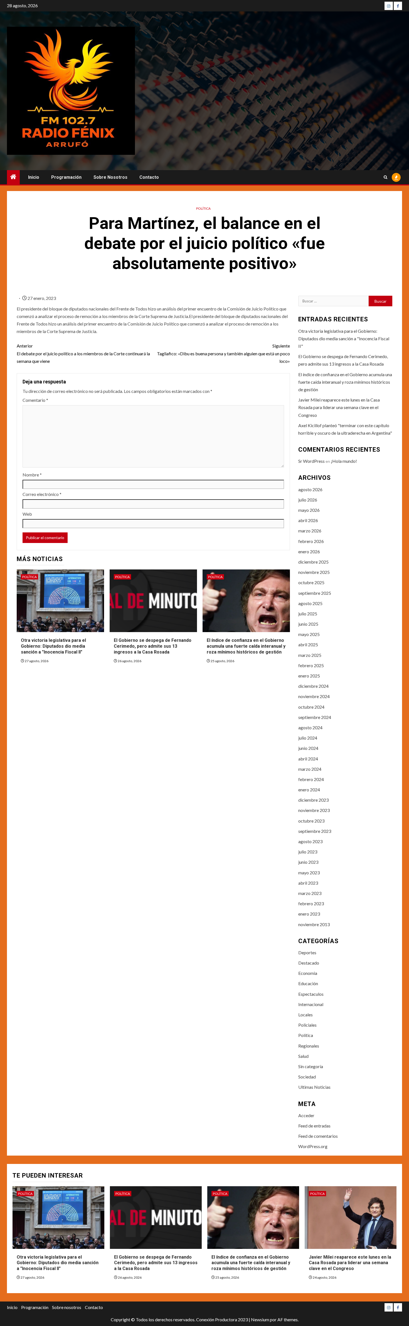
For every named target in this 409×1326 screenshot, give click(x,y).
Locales (305, 1014)
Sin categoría (310, 1066)
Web (27, 514)
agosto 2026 (310, 489)
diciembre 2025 (313, 561)
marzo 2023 (309, 893)
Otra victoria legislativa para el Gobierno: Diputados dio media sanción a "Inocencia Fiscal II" (53, 646)
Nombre (32, 474)
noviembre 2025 (314, 572)
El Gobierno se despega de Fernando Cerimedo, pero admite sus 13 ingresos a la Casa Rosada (152, 646)
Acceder (306, 1115)
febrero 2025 (311, 665)
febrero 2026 (311, 541)
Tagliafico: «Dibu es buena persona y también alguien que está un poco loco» (223, 353)
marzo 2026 (309, 530)
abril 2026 (308, 520)
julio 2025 (307, 613)
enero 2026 (309, 551)
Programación (66, 177)
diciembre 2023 (313, 800)
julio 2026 (307, 499)
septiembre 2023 (314, 831)
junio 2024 (308, 748)
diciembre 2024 (313, 686)
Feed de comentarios (318, 1136)
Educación (308, 983)
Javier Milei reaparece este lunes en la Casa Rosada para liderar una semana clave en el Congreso (339, 407)
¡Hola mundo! (344, 461)
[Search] (385, 177)
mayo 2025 (309, 634)
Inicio (33, 177)
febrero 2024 (311, 779)
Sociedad (307, 1076)
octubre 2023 (311, 820)
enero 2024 (309, 789)
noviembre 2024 (314, 696)
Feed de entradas (314, 1125)
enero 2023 (309, 913)
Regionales (308, 1045)
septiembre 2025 (314, 593)
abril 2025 (308, 644)
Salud (303, 1056)
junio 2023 (308, 862)
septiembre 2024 (314, 717)
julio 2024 (307, 737)
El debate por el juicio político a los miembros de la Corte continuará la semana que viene (83, 353)
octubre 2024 (311, 707)
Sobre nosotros (110, 177)
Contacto (149, 177)
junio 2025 (308, 624)
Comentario (35, 400)
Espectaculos (311, 994)
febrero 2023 (311, 903)
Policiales (307, 1024)
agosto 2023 (310, 841)
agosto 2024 (310, 727)
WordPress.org (312, 1146)
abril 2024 (308, 758)
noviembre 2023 (314, 810)
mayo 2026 (309, 510)
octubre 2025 (311, 582)
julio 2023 (307, 851)
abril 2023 (308, 882)
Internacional (310, 1004)
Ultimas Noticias (314, 1087)
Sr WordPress (311, 461)
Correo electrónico (42, 494)
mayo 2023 (309, 872)
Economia (307, 973)
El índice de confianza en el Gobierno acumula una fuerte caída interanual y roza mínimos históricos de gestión (246, 646)
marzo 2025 (309, 655)
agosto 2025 (310, 603)
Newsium (260, 1319)
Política (203, 208)
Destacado (308, 962)
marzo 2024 (309, 769)
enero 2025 (309, 675)
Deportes (307, 952)
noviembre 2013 (314, 924)
